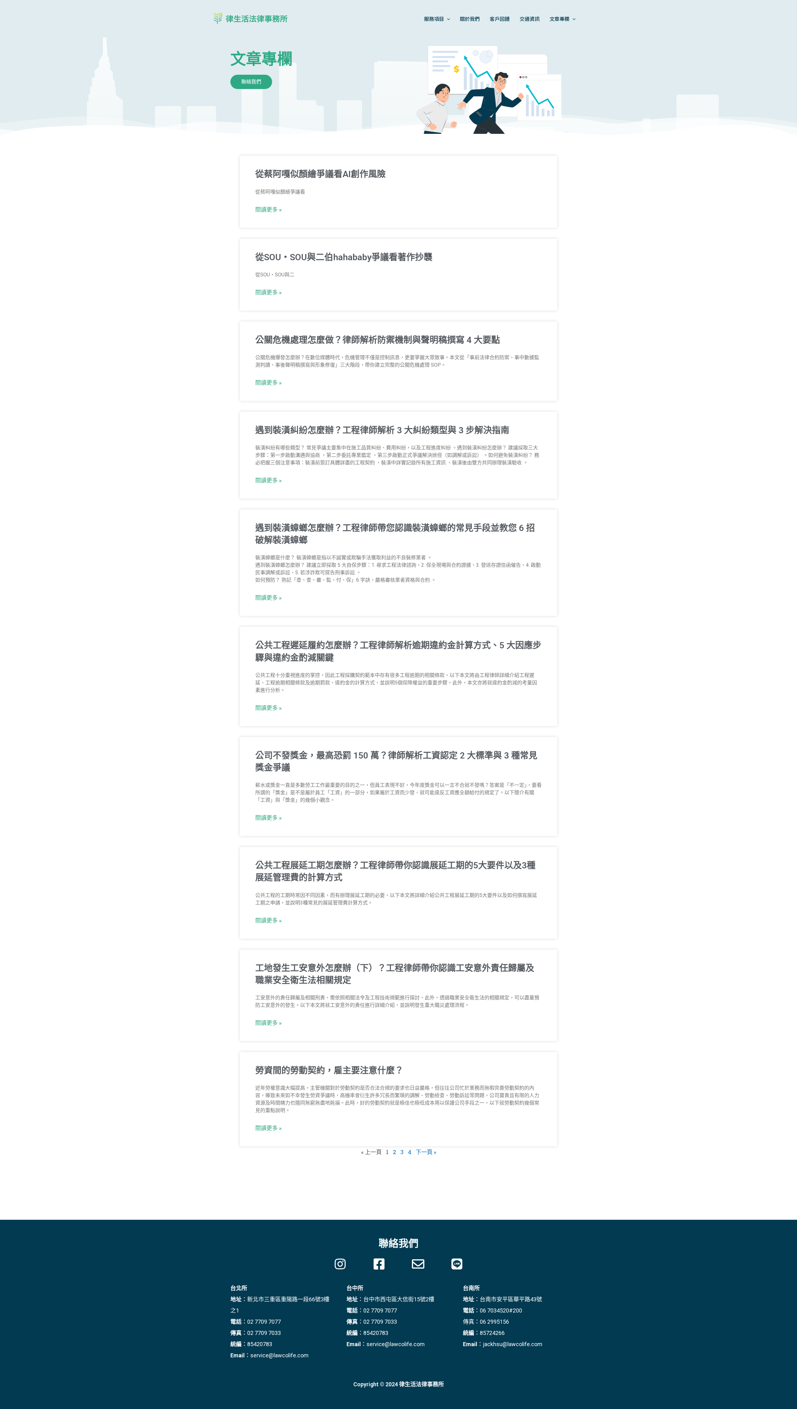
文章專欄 (559, 18)
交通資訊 (530, 18)
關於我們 (470, 18)
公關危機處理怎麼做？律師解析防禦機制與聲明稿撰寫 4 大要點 (377, 340)
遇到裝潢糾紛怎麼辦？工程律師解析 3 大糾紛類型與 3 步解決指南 (382, 430)
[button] (251, 82)
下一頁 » (426, 1152)
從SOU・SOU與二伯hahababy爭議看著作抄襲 (343, 257)
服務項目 (434, 18)
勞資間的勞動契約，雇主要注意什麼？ (329, 1070)
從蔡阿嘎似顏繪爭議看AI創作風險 (320, 174)
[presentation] (447, 18)
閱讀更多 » (268, 209)
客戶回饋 (500, 18)
